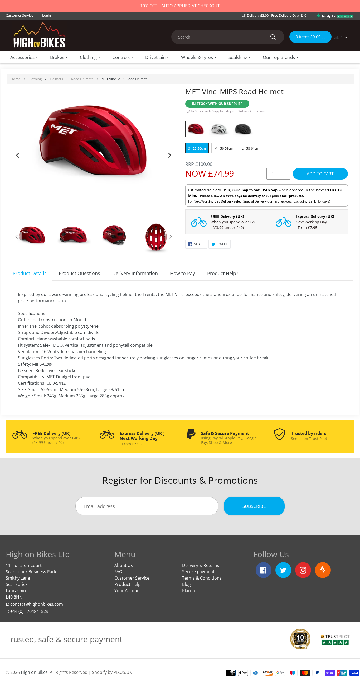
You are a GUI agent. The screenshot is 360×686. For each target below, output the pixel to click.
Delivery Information (135, 273)
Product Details (30, 273)
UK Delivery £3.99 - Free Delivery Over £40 (274, 15)
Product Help (127, 584)
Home (15, 79)
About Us (123, 565)
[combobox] (227, 37)
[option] (93, 140)
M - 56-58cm (223, 148)
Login (46, 15)
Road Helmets (82, 79)
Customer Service (19, 15)
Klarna (188, 591)
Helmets (56, 79)
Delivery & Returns (200, 565)
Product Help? (222, 273)
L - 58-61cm (250, 148)
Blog (186, 584)
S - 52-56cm (197, 148)
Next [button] (169, 154)
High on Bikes (34, 672)
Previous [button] (17, 154)
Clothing (35, 79)
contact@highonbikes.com (36, 604)
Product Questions (79, 273)
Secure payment (198, 572)
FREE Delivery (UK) (227, 216)
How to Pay (182, 273)
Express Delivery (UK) (314, 216)
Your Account (127, 591)
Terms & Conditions (202, 578)
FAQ (118, 572)
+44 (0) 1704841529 (29, 611)
